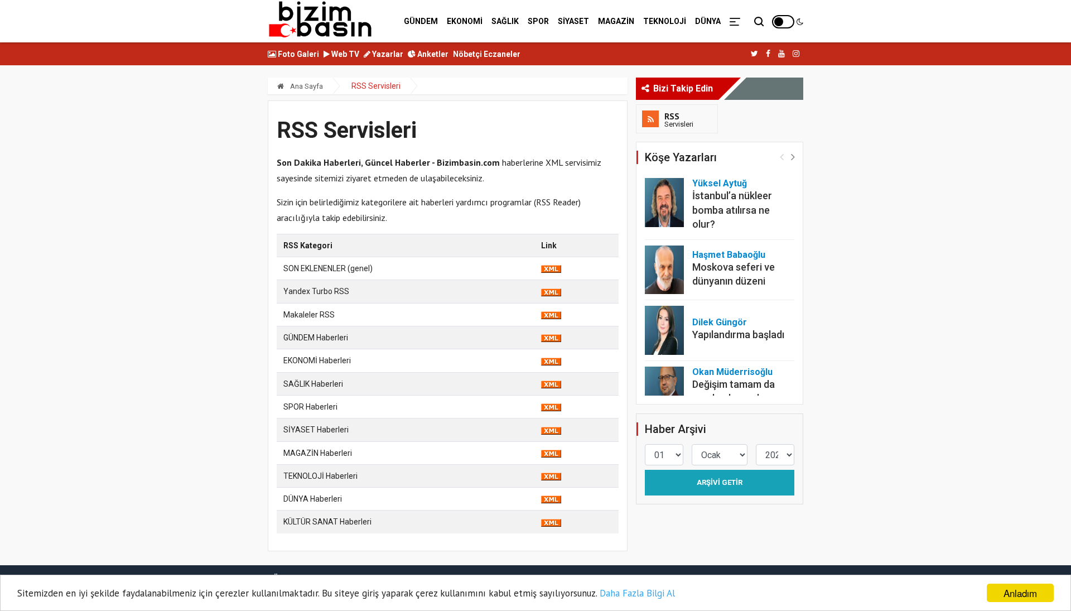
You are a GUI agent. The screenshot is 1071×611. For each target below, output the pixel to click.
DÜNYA (708, 21)
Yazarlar (386, 54)
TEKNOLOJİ (664, 21)
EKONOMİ (465, 21)
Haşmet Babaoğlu (728, 254)
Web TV (344, 54)
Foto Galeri (297, 54)
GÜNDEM (421, 21)
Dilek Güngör (719, 322)
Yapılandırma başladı (738, 334)
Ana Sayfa (305, 86)
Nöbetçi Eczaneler (486, 54)
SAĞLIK (505, 21)
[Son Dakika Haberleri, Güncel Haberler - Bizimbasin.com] (320, 19)
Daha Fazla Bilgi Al (637, 593)
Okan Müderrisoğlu (732, 372)
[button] (793, 156)
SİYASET (573, 21)
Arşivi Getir (719, 482)
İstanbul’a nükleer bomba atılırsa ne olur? (732, 209)
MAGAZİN (616, 21)
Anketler (432, 54)
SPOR (538, 21)
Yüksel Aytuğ (719, 183)
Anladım (1020, 593)
